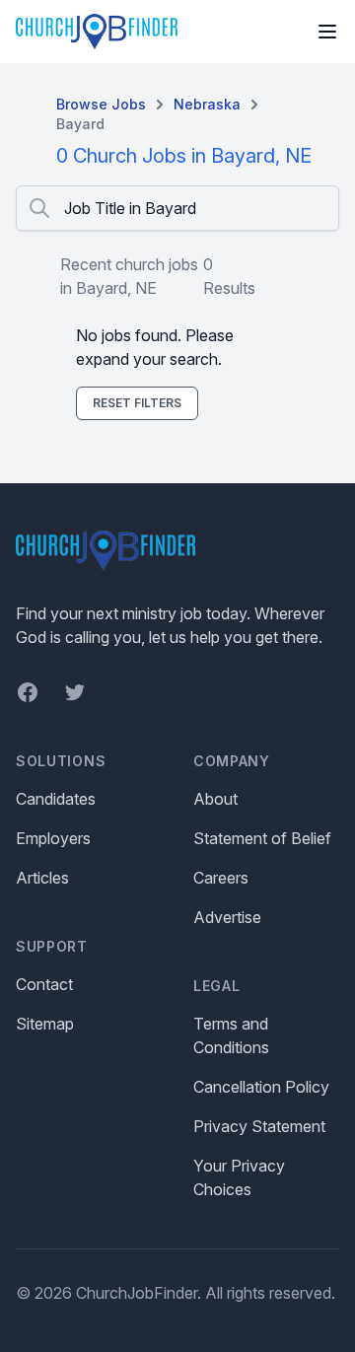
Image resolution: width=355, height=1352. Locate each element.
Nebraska (207, 104)
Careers (220, 878)
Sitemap (45, 1023)
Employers (53, 838)
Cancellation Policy (261, 1087)
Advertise (227, 917)
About (215, 799)
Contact (44, 984)
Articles (42, 878)
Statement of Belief (262, 838)
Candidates (56, 799)
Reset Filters (137, 402)
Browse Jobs (101, 104)
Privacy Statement (259, 1126)
